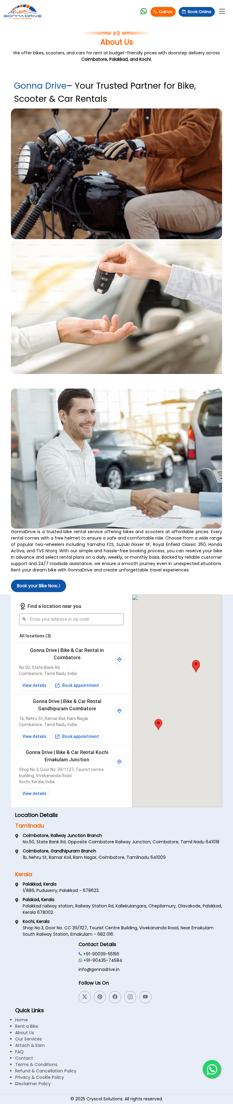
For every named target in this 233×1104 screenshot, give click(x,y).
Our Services (28, 1039)
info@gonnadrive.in (99, 969)
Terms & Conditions (36, 1064)
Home (21, 1020)
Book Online (199, 12)
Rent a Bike (26, 1026)
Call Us (165, 12)
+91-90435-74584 (102, 960)
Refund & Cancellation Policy (45, 1071)
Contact (24, 1058)
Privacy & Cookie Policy (39, 1077)
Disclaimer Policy (33, 1084)
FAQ (19, 1052)
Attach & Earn (30, 1045)
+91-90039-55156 (100, 954)
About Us (24, 1033)
